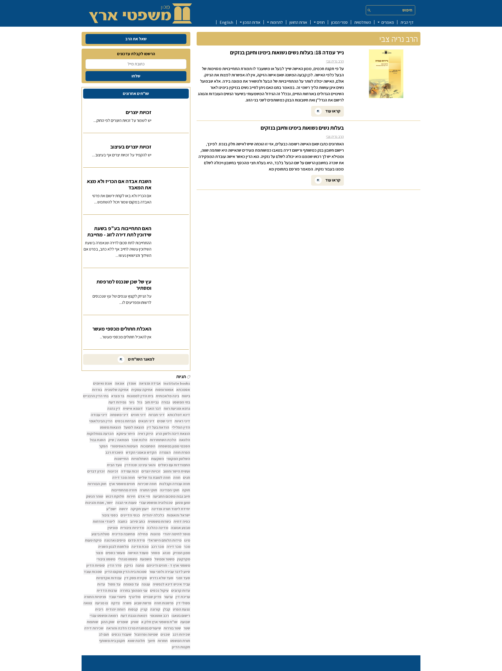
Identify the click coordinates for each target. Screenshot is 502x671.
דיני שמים (164, 421)
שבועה (185, 621)
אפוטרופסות (164, 389)
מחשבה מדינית (123, 534)
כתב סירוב (137, 521)
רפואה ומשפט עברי (104, 615)
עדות (101, 584)
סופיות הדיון (95, 565)
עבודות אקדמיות (109, 578)
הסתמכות (147, 446)
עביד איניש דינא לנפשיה (171, 584)
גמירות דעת (117, 402)
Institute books (176, 383)
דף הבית (407, 22)
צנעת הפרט (181, 609)
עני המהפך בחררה (133, 590)
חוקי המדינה (169, 490)
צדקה (115, 603)
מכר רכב (157, 546)
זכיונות (112, 471)
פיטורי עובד (117, 596)
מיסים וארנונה (115, 540)
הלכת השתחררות (163, 439)
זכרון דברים (96, 471)
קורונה (155, 609)
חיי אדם (144, 496)
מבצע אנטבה (180, 527)
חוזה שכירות (147, 483)
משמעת (146, 559)
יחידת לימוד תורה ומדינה (170, 509)
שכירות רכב (181, 634)
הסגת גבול (98, 439)
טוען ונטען (182, 502)
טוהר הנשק (94, 496)
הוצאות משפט (110, 427)
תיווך (151, 640)
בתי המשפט (181, 402)
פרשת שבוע (142, 603)
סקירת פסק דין (135, 578)
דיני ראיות (182, 421)
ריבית (99, 609)
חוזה (176, 477)
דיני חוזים (138, 414)
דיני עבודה (99, 414)
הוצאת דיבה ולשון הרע (173, 433)
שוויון (135, 621)
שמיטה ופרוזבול (146, 634)
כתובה (122, 521)
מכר (187, 546)
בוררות (97, 389)
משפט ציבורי (105, 559)
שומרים (122, 621)
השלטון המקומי (178, 458)
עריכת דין (182, 596)
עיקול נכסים (159, 590)
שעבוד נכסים (122, 634)
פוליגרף (135, 596)
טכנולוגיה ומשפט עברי (156, 502)
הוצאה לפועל (134, 427)
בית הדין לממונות (140, 396)
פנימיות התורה (95, 596)
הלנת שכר (139, 439)
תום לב (104, 634)
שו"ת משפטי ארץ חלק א (159, 621)
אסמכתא (183, 389)
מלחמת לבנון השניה (113, 546)
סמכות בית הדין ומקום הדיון (126, 571)
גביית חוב (152, 402)
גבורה (165, 402)
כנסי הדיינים (130, 515)
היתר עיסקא (125, 433)
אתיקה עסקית (142, 389)
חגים (186, 477)
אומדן (131, 383)
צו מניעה (101, 603)
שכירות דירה (94, 628)
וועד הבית (114, 465)
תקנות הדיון (181, 647)
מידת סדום (136, 540)
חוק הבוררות (97, 483)
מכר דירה (174, 546)
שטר (187, 628)
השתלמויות (362, 22)
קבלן (166, 609)
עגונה (145, 584)
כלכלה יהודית (153, 515)
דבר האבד (153, 408)
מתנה (139, 565)
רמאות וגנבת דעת (134, 615)
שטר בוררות (172, 628)
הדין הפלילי (181, 427)
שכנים (165, 634)
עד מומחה (131, 584)
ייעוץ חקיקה (139, 509)
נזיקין (128, 565)
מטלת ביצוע (100, 534)
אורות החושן (298, 22)
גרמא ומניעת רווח (177, 408)
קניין (143, 609)
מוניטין (112, 527)
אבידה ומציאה (150, 383)
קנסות (133, 609)
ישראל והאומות (178, 515)
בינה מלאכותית (167, 396)
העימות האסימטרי (124, 446)
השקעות (157, 458)
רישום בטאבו (181, 615)
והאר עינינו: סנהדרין (140, 465)
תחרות (163, 640)
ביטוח (186, 396)
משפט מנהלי (127, 559)
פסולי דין (183, 603)
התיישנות (121, 458)
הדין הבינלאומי (100, 421)
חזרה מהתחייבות (124, 490)
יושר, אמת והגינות (99, 502)
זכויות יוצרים (151, 471)
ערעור (168, 596)
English (226, 22)
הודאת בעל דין (158, 427)
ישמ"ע (111, 509)
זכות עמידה (130, 471)
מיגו (187, 540)
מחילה (143, 534)
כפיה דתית (182, 521)
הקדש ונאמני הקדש (141, 452)
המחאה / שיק (118, 439)
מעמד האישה (138, 552)
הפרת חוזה (181, 452)
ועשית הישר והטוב (176, 471)
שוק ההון (108, 621)
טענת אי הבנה (125, 502)
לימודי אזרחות (104, 521)
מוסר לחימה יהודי (176, 534)
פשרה (127, 603)
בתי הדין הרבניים (96, 396)
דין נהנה (113, 408)
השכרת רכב (114, 452)
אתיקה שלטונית (117, 389)
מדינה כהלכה (157, 527)
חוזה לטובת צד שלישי (154, 477)
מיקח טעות (93, 540)
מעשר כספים (115, 552)
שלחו (136, 76)
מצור (99, 552)
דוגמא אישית (133, 408)
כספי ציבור (110, 515)
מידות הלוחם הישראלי (164, 540)
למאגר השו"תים (141, 359)
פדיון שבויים (152, 596)
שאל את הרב (136, 39)
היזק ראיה (145, 433)
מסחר (155, 552)
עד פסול (114, 584)
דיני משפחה (119, 414)
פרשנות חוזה (164, 603)
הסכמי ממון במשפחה (174, 446)
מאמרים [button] (387, 22)
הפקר (103, 446)
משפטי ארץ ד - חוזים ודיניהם (168, 565)
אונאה (119, 383)
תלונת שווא (136, 640)
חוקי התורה (148, 490)
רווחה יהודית (116, 609)
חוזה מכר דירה (123, 477)
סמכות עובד (93, 571)
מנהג (166, 552)
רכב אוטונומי (159, 615)
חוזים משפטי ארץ (122, 483)
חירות (131, 496)
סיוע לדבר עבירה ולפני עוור (169, 571)
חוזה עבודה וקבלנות (174, 483)
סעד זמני (183, 578)
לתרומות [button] (276, 22)
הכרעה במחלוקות (100, 433)
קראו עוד (332, 110)
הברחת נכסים (125, 421)
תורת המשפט (180, 640)
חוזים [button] (321, 22)
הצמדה (165, 452)
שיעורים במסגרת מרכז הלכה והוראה (133, 628)
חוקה (186, 490)
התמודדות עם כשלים (174, 465)
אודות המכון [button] (251, 22)
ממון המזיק (181, 552)
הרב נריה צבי (335, 61)
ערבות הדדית (107, 590)
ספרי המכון (339, 22)
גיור (131, 402)
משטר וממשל (164, 559)
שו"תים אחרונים (136, 93)
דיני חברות (157, 414)
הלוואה (184, 439)
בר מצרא (117, 396)
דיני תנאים (146, 421)
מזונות (155, 534)
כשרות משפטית (159, 521)
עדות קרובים (180, 590)
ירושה (123, 509)
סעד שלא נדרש (161, 578)
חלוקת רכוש (115, 496)
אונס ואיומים (102, 383)
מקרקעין (183, 559)
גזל (139, 402)
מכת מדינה (140, 546)
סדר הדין (114, 565)
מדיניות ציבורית (132, 527)
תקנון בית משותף (112, 640)
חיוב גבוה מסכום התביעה (171, 496)
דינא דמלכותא (178, 414)
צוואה (87, 603)
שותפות (92, 621)
